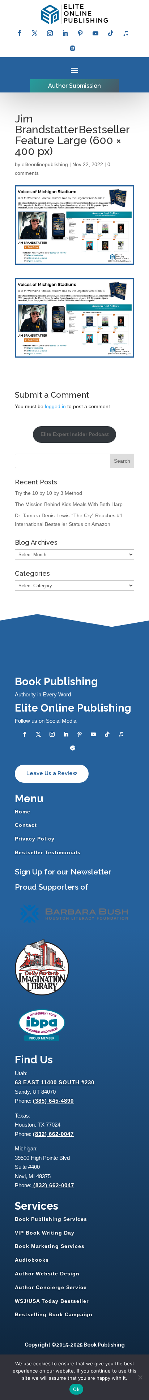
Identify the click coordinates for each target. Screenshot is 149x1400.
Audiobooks (32, 1260)
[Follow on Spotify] (72, 48)
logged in (55, 406)
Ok (76, 1389)
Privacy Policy (35, 839)
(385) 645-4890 (53, 1101)
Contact (26, 825)
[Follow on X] (35, 33)
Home (22, 811)
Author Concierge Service (51, 1287)
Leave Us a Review (51, 773)
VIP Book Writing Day (44, 1233)
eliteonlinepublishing (45, 164)
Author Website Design (47, 1273)
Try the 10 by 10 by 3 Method (48, 493)
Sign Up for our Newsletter (63, 871)
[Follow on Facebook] (19, 33)
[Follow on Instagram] (50, 33)
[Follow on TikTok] (110, 33)
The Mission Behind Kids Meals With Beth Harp (69, 504)
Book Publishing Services (51, 1219)
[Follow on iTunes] (126, 33)
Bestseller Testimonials (48, 852)
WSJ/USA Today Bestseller (52, 1301)
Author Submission (74, 85)
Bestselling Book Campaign (54, 1314)
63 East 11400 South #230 (54, 1082)
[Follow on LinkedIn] (65, 33)
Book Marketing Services (50, 1246)
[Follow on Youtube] (95, 33)
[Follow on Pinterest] (80, 33)
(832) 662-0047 (53, 1134)
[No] (140, 1377)
